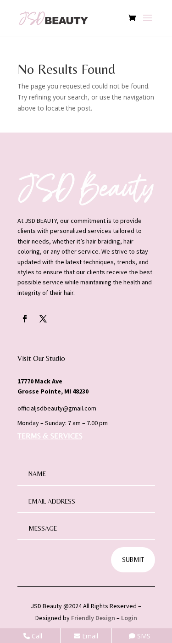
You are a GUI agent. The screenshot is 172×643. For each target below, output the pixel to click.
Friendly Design (93, 618)
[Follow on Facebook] (24, 318)
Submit (133, 559)
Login (129, 618)
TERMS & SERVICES (50, 436)
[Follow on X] (43, 318)
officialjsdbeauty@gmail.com (56, 408)
